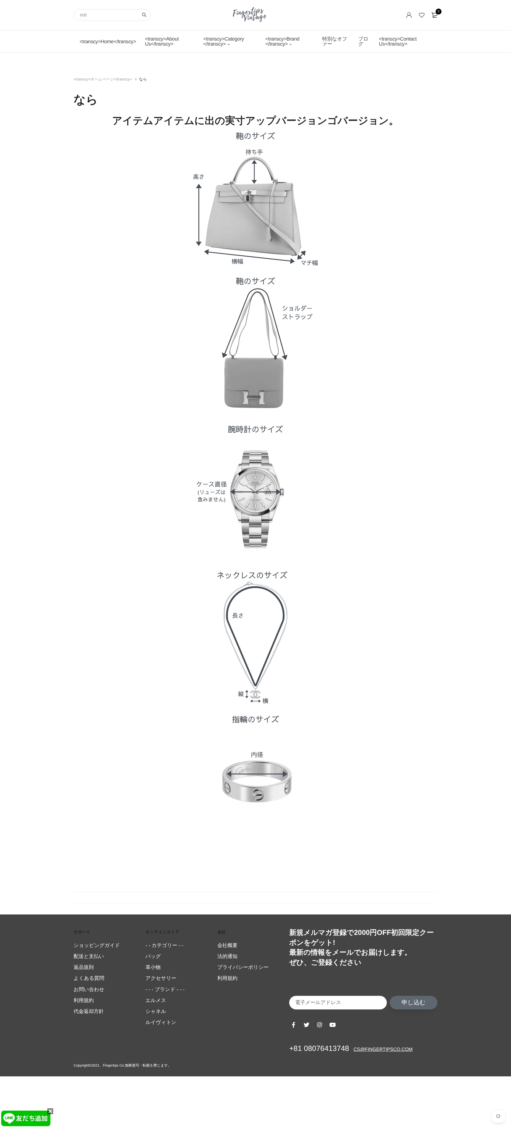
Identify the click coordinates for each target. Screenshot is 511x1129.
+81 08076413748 (319, 1048)
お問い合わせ (89, 989)
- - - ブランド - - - (165, 989)
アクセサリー (160, 978)
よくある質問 (89, 978)
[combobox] (112, 15)
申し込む (414, 1002)
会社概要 (227, 945)
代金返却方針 (89, 1011)
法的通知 (227, 956)
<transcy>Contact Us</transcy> (398, 41)
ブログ (363, 41)
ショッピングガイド (97, 945)
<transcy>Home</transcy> (108, 41)
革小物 (153, 967)
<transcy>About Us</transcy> (162, 41)
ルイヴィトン (160, 1022)
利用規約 (84, 1000)
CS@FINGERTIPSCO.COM (383, 1049)
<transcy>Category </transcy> (223, 41)
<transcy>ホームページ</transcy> (103, 79)
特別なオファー (334, 41)
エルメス (155, 1000)
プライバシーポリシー (243, 967)
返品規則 (84, 967)
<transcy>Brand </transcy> (282, 41)
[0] (434, 15)
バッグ (153, 956)
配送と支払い (89, 956)
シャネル (155, 1011)
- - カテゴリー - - (164, 945)
